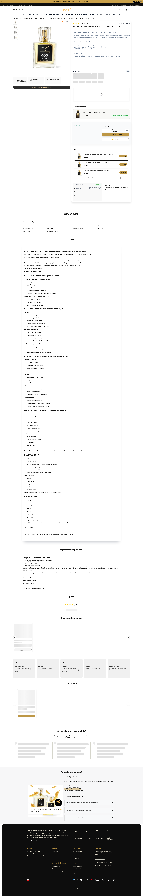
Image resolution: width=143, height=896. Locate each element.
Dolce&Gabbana (125, 23)
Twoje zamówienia (77, 851)
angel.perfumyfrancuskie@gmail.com (131, 5)
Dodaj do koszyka (116, 134)
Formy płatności (56, 866)
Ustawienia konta (77, 856)
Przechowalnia (76, 858)
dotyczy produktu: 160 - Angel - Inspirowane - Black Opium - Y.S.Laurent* (34, 751)
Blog (74, 873)
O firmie (74, 871)
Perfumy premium (39, 18)
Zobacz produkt (27, 716)
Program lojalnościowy (78, 854)
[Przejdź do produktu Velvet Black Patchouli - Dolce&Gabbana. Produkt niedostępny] (23, 632)
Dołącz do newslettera (102, 860)
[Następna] (141, 1)
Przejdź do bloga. (34, 811)
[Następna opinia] (128, 747)
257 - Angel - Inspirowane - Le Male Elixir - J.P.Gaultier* (96, 170)
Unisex (46, 18)
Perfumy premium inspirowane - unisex (58, 18)
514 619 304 (115, 5)
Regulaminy (55, 851)
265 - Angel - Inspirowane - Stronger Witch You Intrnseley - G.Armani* (100, 154)
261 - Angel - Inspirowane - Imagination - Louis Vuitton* (97, 162)
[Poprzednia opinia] (14, 747)
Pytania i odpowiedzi (78, 869)
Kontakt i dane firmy (77, 866)
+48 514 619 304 (72, 788)
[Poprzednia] (1, 1)
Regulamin (111, 862)
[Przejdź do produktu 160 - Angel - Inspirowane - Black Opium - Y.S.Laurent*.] (26, 699)
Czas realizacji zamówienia (59, 869)
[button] (127, 130)
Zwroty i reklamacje (57, 856)
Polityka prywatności (57, 854)
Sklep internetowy (71, 888)
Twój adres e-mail (100, 858)
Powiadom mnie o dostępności (22, 649)
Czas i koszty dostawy (57, 871)
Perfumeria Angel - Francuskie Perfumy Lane (23, 18)
